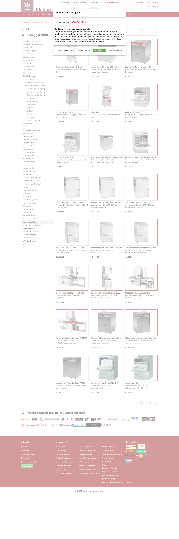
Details (75, 22)
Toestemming (62, 22)
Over (84, 22)
